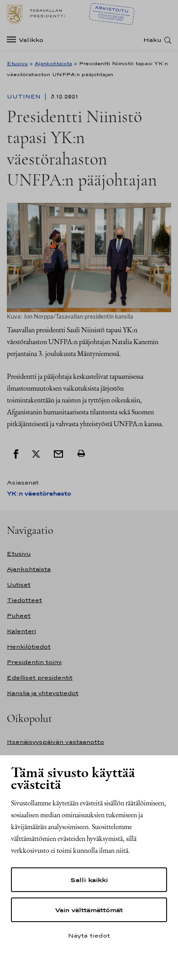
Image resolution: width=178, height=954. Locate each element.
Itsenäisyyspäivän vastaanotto (55, 742)
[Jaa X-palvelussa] (36, 453)
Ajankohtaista (53, 63)
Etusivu (17, 63)
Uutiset (19, 584)
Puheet (19, 615)
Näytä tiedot (89, 935)
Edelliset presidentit (40, 677)
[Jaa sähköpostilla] (58, 453)
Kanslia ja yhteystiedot (43, 693)
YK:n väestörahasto (39, 493)
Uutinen (24, 96)
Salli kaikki (89, 880)
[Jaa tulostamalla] (81, 453)
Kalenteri (21, 631)
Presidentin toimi (34, 662)
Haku (152, 39)
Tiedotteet (24, 600)
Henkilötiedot (29, 646)
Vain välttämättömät (89, 910)
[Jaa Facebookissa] (16, 453)
